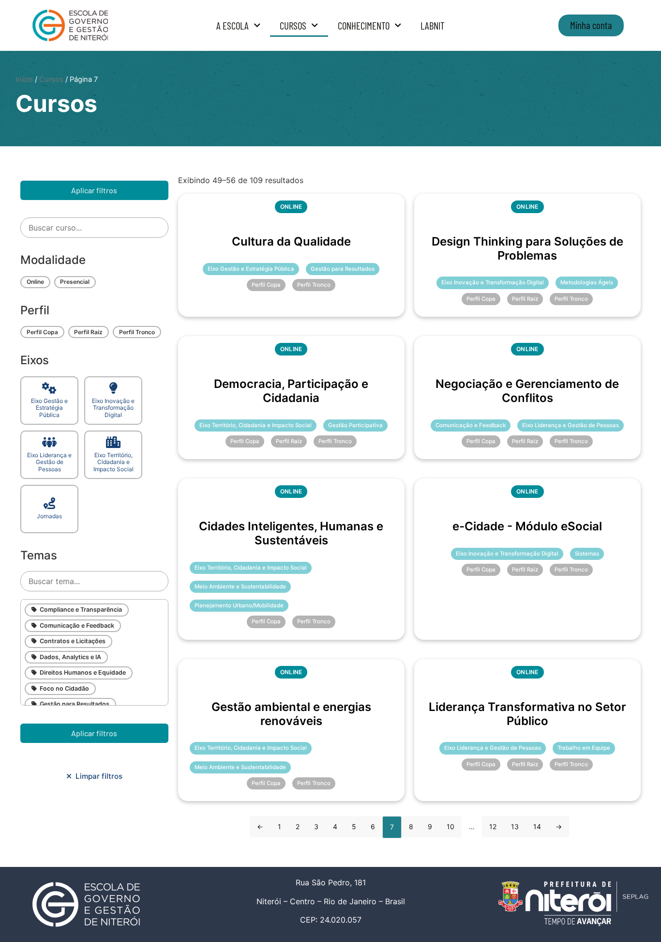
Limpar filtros (97, 776)
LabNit (433, 25)
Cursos (293, 25)
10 (450, 826)
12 (492, 826)
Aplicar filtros (94, 190)
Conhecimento (364, 25)
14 (537, 826)
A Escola (232, 25)
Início (24, 79)
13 (515, 826)
